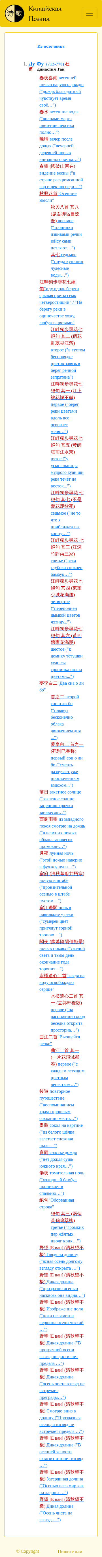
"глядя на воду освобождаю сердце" (61, 982)
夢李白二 (48, 683)
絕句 (43, 1200)
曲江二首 (48, 1036)
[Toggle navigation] (89, 13)
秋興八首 (48, 193)
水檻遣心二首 (53, 975)
